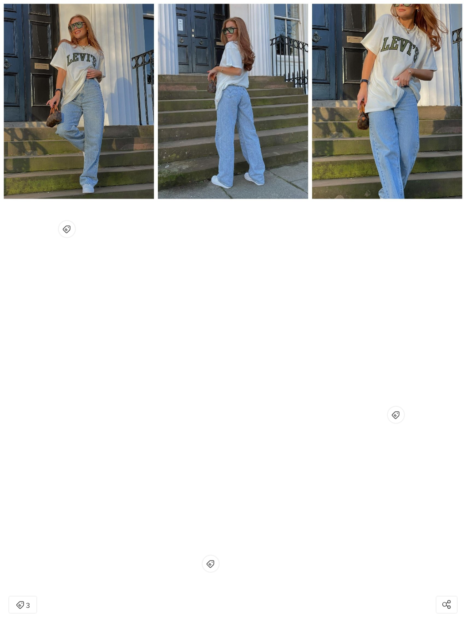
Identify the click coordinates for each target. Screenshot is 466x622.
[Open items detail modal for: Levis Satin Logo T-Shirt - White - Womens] (67, 229)
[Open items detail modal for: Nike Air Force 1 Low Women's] (211, 564)
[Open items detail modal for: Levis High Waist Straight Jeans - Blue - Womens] (396, 415)
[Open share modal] (446, 605)
